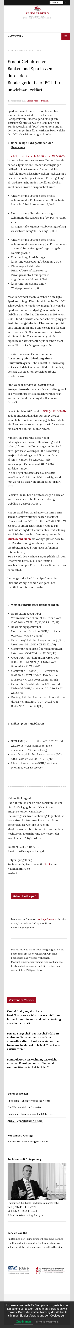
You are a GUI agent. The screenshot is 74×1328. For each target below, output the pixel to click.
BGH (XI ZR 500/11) (54, 411)
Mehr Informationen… (48, 1321)
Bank (47, 864)
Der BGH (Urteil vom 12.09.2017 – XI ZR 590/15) (36, 156)
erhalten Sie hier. (53, 1247)
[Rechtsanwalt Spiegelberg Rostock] (37, 13)
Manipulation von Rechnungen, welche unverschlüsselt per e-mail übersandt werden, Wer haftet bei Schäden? (32, 1063)
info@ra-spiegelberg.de (30, 1215)
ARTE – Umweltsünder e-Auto (25, 1120)
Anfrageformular (47, 919)
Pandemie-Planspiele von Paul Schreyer (30, 1114)
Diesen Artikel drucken (38, 100)
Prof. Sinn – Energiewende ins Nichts (29, 1100)
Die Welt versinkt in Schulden (24, 1107)
